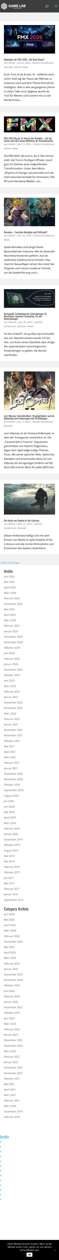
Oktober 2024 (12, 647)
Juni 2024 (9, 653)
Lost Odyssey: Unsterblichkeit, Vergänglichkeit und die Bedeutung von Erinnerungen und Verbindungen (29, 417)
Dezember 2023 (13, 669)
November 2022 (13, 708)
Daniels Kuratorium (42, 62)
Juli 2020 (9, 801)
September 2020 (13, 790)
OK (29, 1254)
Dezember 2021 (13, 730)
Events (17, 67)
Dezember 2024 (13, 636)
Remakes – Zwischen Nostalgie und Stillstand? (25, 232)
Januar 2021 (11, 768)
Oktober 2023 (12, 675)
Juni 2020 (9, 806)
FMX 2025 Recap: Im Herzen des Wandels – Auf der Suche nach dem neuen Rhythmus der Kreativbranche (28, 139)
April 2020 (10, 817)
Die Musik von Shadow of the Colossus (21, 520)
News (25, 67)
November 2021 (13, 735)
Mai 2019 (9, 856)
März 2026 (10, 593)
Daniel (11, 62)
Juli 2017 (9, 878)
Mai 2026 (9, 582)
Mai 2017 (9, 883)
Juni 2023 (9, 680)
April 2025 (10, 615)
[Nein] (55, 1250)
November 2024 (13, 642)
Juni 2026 (9, 576)
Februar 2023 (12, 691)
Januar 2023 (11, 697)
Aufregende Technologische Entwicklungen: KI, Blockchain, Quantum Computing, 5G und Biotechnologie (25, 316)
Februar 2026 (12, 598)
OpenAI (12, 322)
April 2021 (10, 752)
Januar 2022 (11, 724)
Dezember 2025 (13, 604)
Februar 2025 (12, 625)
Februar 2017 (12, 889)
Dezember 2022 (13, 702)
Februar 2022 (12, 719)
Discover (8, 67)
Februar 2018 (12, 867)
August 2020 (11, 795)
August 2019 (11, 850)
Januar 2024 (11, 664)
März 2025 (10, 620)
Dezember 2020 (13, 773)
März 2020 (10, 823)
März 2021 (10, 757)
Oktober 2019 (12, 845)
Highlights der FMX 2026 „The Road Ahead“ (24, 59)
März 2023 (10, 686)
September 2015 (13, 900)
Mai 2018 (9, 861)
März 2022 (10, 713)
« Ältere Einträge (10, 563)
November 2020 (13, 779)
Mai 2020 (9, 812)
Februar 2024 (12, 658)
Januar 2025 (11, 631)
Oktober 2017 (12, 872)
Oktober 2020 (12, 784)
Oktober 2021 (12, 741)
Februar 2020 (12, 828)
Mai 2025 (9, 609)
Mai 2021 (9, 746)
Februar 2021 (12, 762)
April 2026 (10, 587)
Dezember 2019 (13, 839)
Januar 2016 (11, 894)
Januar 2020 (11, 834)
